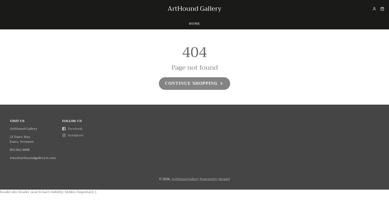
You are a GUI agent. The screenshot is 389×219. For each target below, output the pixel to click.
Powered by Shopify (215, 179)
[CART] (382, 9)
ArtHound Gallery (185, 179)
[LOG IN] (374, 9)
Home (194, 23)
